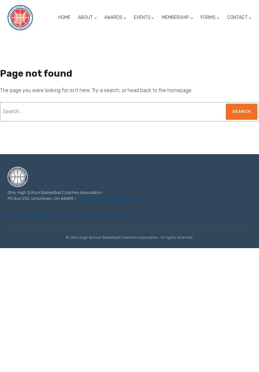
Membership (38, 215)
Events (64, 215)
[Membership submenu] (191, 17)
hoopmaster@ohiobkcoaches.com (109, 198)
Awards (85, 215)
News (105, 215)
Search (241, 111)
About (14, 215)
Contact (125, 215)
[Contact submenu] (250, 17)
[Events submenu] (152, 17)
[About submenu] (95, 17)
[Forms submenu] (218, 17)
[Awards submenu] (124, 17)
